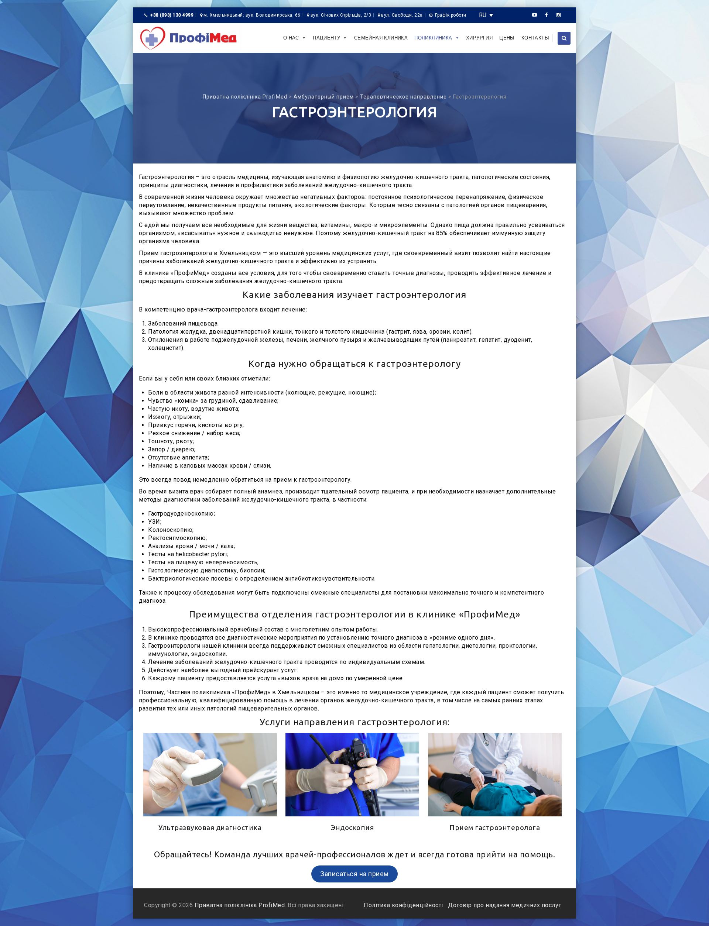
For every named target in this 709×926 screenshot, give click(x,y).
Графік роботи (450, 15)
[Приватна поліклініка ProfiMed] (190, 38)
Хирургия (479, 38)
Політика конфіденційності (404, 905)
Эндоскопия (352, 827)
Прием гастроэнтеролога (494, 827)
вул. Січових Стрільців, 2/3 (341, 15)
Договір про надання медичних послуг (503, 905)
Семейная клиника (381, 38)
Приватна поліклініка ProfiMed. (240, 905)
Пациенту (326, 38)
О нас (291, 38)
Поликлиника (433, 38)
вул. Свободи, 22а (402, 15)
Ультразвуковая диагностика (209, 827)
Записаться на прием (354, 874)
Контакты (535, 38)
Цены (507, 38)
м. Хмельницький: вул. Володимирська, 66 (252, 15)
